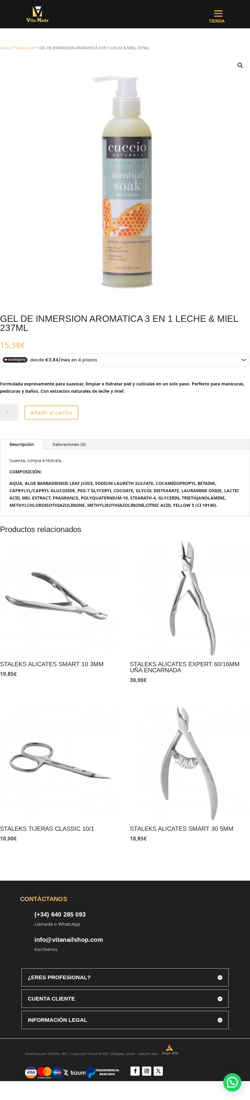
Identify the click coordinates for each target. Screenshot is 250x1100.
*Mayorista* (24, 47)
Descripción (21, 444)
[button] (240, 65)
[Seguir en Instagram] (146, 1071)
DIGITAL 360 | (59, 1054)
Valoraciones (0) (69, 444)
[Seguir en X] (158, 1071)
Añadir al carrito (51, 412)
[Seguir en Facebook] (135, 1071)
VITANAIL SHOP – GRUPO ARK (136, 1054)
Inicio (5, 47)
